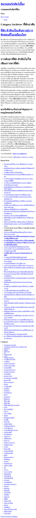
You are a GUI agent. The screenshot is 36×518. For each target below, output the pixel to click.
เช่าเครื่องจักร (8, 482)
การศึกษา (7, 361)
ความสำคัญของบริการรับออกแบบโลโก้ (15, 334)
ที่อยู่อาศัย (7, 403)
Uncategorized (8, 354)
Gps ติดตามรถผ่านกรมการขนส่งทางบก (15, 347)
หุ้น (5, 467)
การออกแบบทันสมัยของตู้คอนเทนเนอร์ (15, 257)
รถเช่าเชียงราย (8, 428)
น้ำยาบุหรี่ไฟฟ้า (8, 409)
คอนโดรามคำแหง (9, 372)
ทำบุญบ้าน (7, 397)
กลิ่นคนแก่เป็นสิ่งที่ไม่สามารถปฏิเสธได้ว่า (16, 209)
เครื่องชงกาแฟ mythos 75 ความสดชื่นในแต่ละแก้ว (18, 319)
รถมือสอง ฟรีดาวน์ (9, 426)
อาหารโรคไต (8, 472)
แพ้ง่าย (6, 505)
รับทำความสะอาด (9, 442)
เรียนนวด (6, 497)
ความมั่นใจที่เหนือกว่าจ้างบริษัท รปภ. (15, 263)
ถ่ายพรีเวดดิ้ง (8, 386)
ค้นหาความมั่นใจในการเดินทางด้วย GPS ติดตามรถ (19, 221)
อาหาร (6, 469)
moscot (6, 350)
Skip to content (5, 17)
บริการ (6, 411)
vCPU (5, 356)
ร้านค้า (6, 447)
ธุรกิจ (5, 407)
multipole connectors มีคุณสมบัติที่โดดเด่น (15, 215)
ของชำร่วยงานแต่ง (9, 365)
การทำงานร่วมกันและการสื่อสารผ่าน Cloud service (18, 265)
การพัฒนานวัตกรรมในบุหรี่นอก (13, 172)
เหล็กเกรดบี (7, 501)
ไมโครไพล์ (7, 513)
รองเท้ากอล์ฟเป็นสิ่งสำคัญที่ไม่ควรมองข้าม (16, 246)
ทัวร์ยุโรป (7, 390)
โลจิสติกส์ (7, 507)
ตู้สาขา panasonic (9, 382)
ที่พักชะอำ (7, 399)
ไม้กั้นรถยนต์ (7, 511)
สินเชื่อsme (7, 459)
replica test (7, 351)
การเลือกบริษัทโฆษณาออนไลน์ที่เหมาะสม (16, 290)
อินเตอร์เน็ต (7, 474)
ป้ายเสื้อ (6, 419)
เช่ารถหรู (6, 480)
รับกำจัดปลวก (8, 434)
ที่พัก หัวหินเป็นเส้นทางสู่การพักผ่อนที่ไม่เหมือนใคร (19, 271)
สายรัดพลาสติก (8, 453)
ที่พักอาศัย (17, 157)
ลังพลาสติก (7, 449)
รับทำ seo (6, 440)
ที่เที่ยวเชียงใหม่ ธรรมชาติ (11, 405)
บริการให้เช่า (8, 413)
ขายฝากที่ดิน (7, 367)
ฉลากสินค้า (7, 374)
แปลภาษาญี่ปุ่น (8, 503)
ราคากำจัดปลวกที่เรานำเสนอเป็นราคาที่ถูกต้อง (17, 292)
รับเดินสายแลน (8, 444)
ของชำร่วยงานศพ (9, 363)
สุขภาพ (6, 461)
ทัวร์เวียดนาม (8, 392)
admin (31, 157)
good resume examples (10, 345)
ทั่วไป (5, 395)
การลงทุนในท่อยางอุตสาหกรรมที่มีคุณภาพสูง (17, 194)
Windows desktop (8, 357)
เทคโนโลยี (7, 492)
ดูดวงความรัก (8, 376)
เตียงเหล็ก (7, 490)
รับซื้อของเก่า (8, 438)
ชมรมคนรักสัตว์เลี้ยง (13, 3)
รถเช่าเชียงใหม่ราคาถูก (11, 430)
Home (5, 19)
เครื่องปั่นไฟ (7, 476)
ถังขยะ (6, 384)
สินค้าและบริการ (9, 457)
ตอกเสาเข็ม (7, 380)
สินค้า (5, 455)
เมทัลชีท (6, 494)
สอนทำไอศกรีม (8, 451)
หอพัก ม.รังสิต (8, 465)
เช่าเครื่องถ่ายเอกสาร (10, 484)
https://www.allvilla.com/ (20, 153)
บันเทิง (6, 415)
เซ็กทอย (6, 486)
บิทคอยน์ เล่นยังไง (9, 417)
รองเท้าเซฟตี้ (7, 432)
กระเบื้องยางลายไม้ (9, 359)
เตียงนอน (6, 488)
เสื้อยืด (6, 499)
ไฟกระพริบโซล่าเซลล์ (10, 509)
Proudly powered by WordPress (9, 516)
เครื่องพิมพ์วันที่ (8, 478)
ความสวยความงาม (9, 370)
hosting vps (7, 348)
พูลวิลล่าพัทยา (8, 424)
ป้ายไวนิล (7, 422)
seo (5, 353)
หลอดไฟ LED (8, 463)
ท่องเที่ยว (6, 388)
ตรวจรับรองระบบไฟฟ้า (10, 378)
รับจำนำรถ (7, 436)
